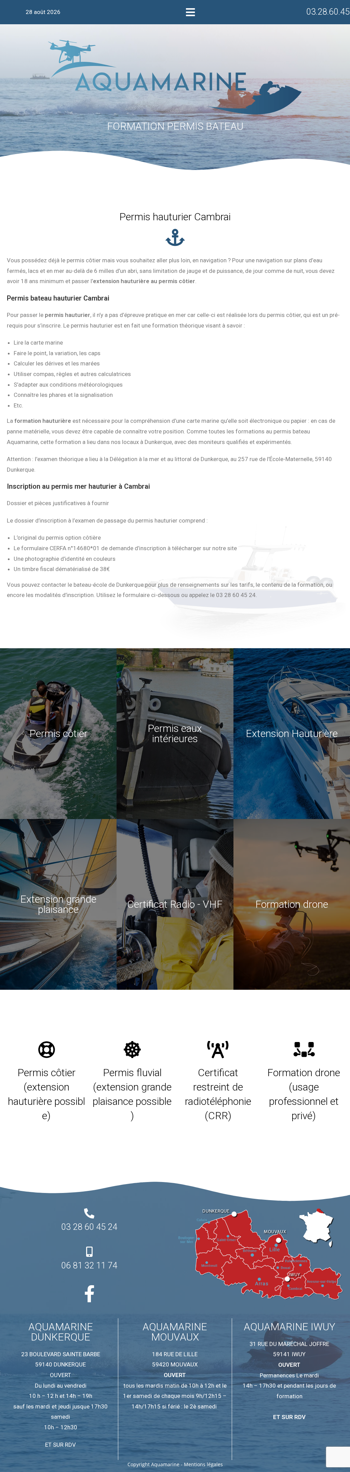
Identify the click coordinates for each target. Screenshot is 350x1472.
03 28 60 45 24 (89, 1227)
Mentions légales (203, 1464)
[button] (191, 12)
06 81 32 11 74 (89, 1265)
